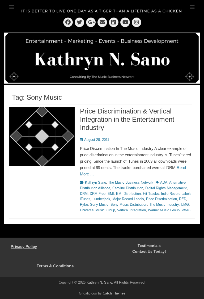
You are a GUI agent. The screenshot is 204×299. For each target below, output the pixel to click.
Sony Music (99, 205)
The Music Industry (164, 205)
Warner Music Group (164, 210)
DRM (84, 194)
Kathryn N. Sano (99, 282)
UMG (185, 205)
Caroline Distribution (127, 188)
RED (182, 199)
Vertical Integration (131, 210)
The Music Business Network (130, 182)
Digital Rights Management (166, 188)
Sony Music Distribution (128, 205)
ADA (163, 182)
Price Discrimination (161, 199)
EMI (111, 194)
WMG (186, 210)
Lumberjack (101, 199)
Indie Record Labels (176, 194)
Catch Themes (114, 293)
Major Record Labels (128, 199)
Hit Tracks (151, 194)
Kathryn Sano (95, 182)
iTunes (85, 199)
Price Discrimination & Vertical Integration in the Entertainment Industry (127, 119)
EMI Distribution (128, 194)
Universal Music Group (97, 210)
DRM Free (97, 194)
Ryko (84, 205)
